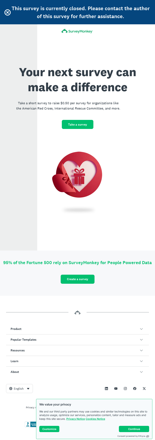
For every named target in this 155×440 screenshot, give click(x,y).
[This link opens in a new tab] (106, 388)
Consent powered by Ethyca (131, 436)
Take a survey (77, 124)
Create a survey (77, 279)
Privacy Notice (75, 418)
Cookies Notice (95, 418)
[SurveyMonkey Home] (77, 31)
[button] (77, 329)
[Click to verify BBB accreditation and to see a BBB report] (33, 426)
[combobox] (19, 388)
